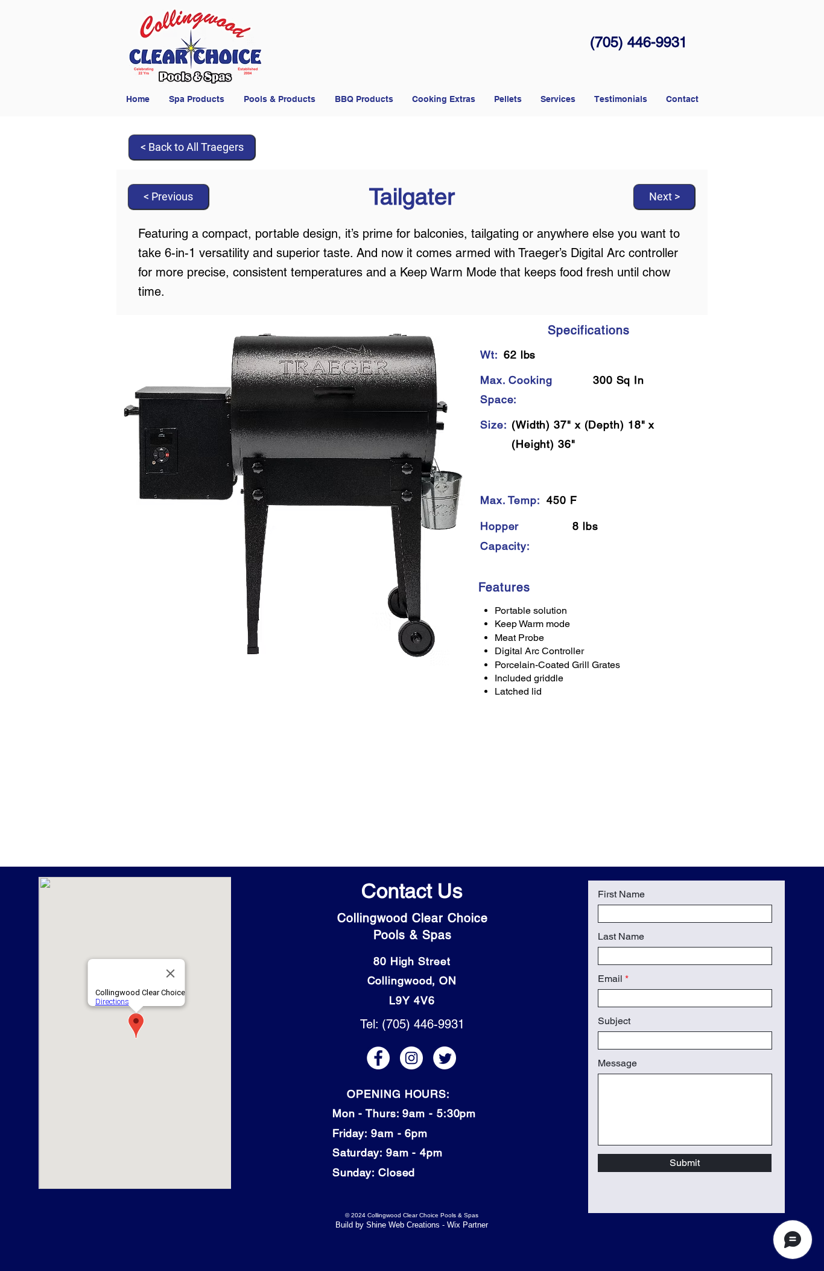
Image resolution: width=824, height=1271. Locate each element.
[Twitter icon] (444, 1057)
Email (610, 979)
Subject (614, 1021)
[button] (507, 99)
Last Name (621, 936)
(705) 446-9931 (638, 42)
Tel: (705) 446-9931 (412, 1024)
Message (617, 1063)
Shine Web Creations (403, 1224)
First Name (621, 894)
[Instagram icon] (411, 1057)
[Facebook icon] (378, 1057)
